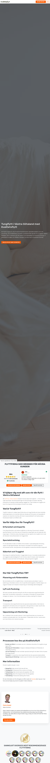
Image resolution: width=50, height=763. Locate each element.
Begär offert (41, 1)
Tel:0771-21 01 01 (37, 485)
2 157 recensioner (13, 478)
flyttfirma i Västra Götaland (11, 498)
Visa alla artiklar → (9, 720)
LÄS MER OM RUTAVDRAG (14, 485)
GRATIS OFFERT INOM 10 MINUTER (11, 242)
